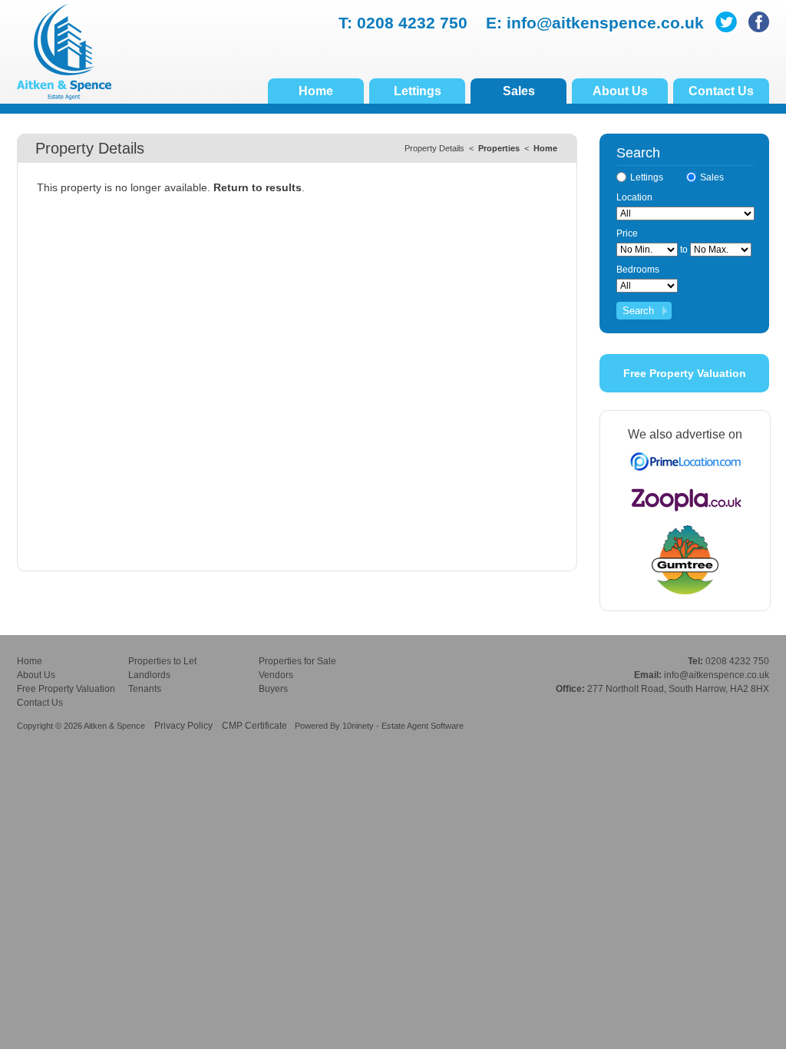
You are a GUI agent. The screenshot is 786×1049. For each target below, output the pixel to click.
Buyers (273, 688)
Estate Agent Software (422, 725)
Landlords (149, 675)
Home (316, 91)
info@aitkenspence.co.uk (605, 22)
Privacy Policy (183, 725)
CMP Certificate (254, 725)
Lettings (417, 91)
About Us (620, 91)
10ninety (358, 725)
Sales (519, 91)
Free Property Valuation (684, 373)
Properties (499, 148)
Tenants (144, 688)
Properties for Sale (297, 661)
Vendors (276, 675)
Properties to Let (162, 661)
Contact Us (721, 91)
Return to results (257, 187)
